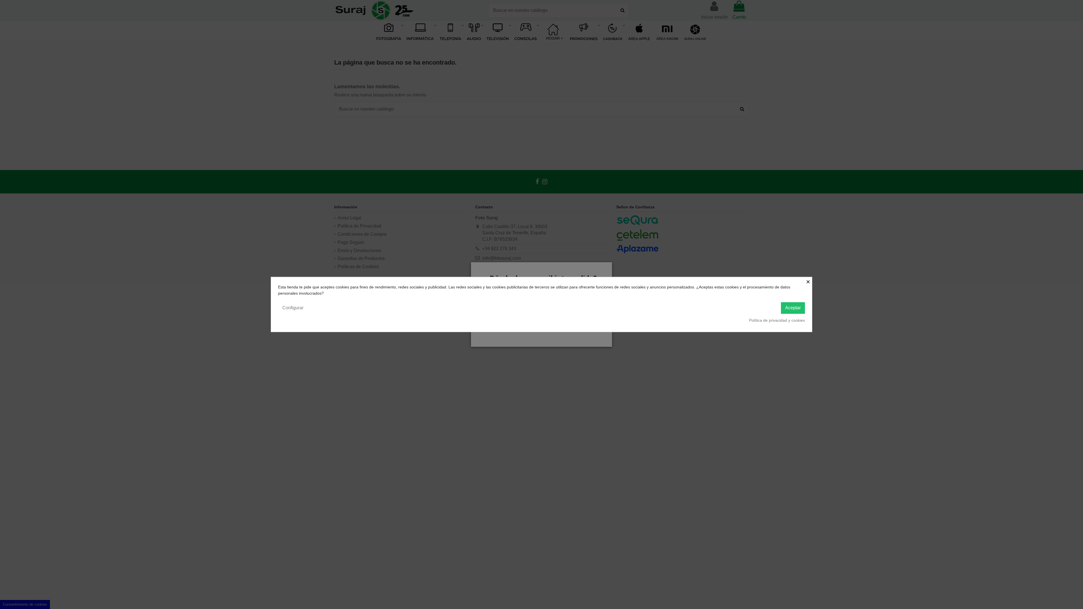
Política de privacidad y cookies (777, 320)
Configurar (292, 307)
